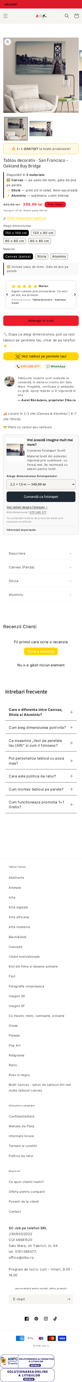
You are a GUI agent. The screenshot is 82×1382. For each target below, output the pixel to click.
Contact (15, 1211)
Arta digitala (18, 907)
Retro (13, 1065)
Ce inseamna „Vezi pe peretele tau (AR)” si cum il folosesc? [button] (35, 743)
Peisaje (14, 1035)
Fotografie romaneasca (26, 986)
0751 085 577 (38, 512)
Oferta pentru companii (27, 1191)
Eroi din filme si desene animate (33, 966)
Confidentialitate (21, 1116)
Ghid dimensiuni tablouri (26, 218)
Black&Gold (17, 937)
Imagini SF (17, 1006)
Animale (15, 887)
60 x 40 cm (39, 241)
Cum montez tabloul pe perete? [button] (36, 789)
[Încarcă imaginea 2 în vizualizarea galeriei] (41, 128)
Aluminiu (59, 256)
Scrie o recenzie (41, 651)
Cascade (15, 947)
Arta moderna (19, 927)
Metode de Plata (22, 1126)
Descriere (17, 553)
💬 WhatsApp (56, 366)
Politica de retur (21, 1156)
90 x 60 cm (14, 241)
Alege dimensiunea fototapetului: (32, 476)
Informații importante (21, 529)
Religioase (16, 1055)
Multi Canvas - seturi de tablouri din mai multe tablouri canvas (40, 1087)
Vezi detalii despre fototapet (27, 507)
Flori (12, 976)
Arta (12, 897)
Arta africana (19, 917)
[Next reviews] (75, 294)
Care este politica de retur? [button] (32, 776)
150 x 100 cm (16, 233)
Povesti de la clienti (24, 1201)
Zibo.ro (45, 1346)
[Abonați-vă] (68, 1299)
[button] (5, 16)
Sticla (41, 256)
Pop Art (15, 1045)
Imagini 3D (17, 996)
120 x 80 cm (43, 233)
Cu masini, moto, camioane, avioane (36, 1016)
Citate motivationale (24, 956)
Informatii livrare (21, 1136)
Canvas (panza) (18, 256)
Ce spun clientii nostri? (26, 1182)
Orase (13, 1025)
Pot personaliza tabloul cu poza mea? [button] (36, 760)
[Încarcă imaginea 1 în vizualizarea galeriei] (15, 128)
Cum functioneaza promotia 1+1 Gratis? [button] (36, 804)
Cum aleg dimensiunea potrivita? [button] (37, 727)
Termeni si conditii (23, 1146)
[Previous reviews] (7, 294)
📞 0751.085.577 (28, 366)
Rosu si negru (19, 1075)
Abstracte (16, 877)
